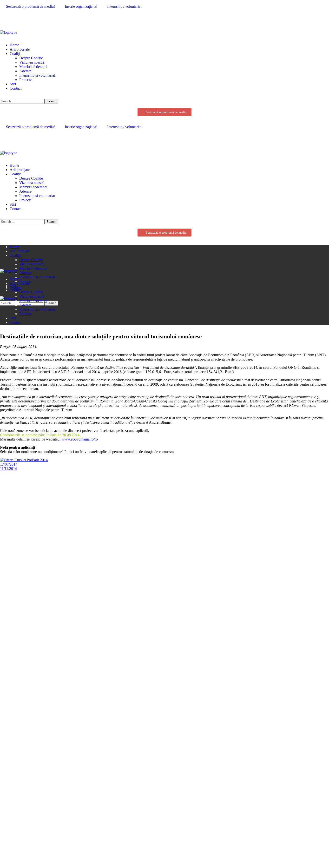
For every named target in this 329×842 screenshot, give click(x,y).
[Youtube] (18, 19)
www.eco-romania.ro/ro (79, 439)
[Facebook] (6, 19)
